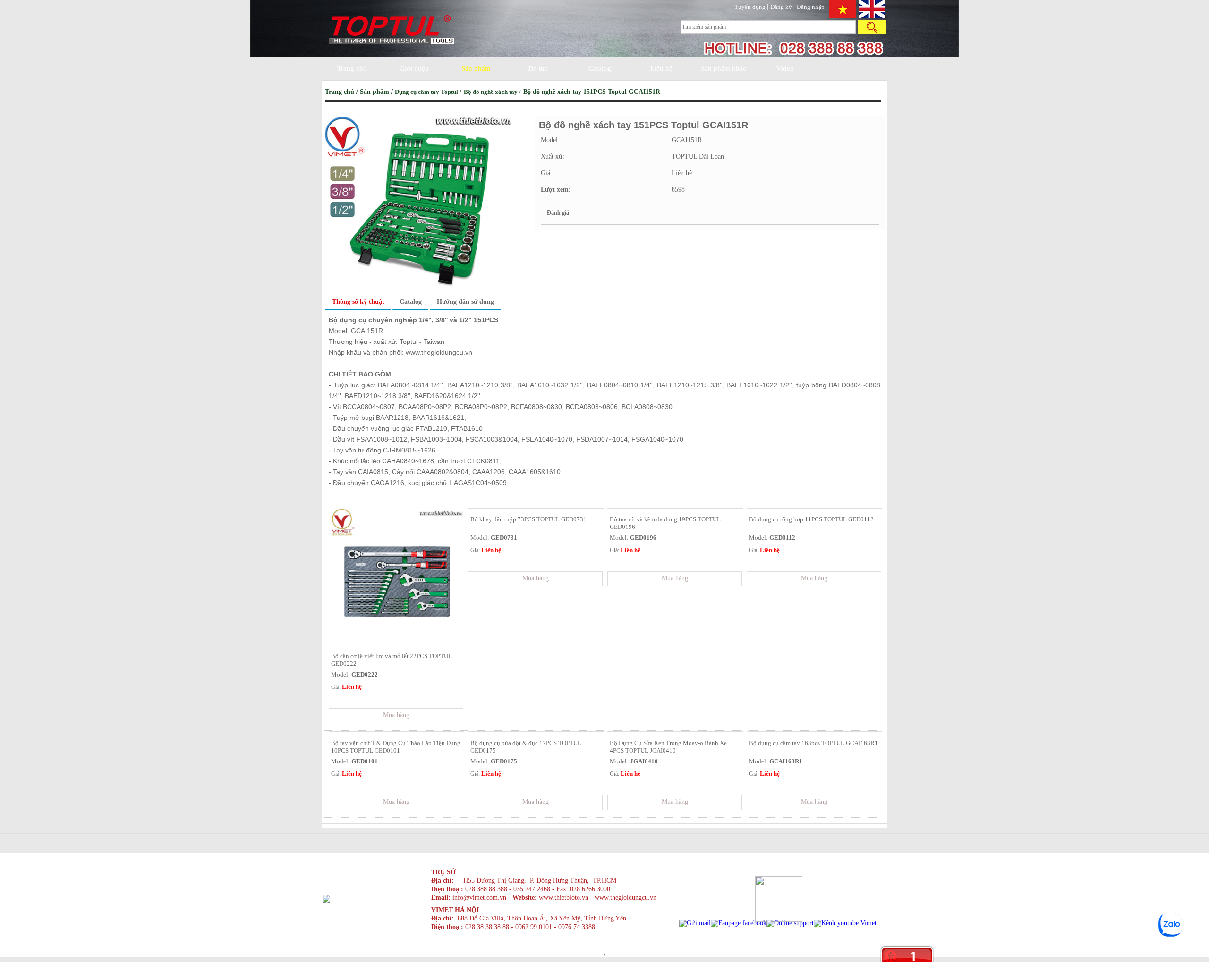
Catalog (599, 68)
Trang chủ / (342, 91)
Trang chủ (352, 68)
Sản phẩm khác (723, 68)
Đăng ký (781, 6)
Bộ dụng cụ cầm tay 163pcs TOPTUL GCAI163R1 (813, 742)
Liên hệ (661, 68)
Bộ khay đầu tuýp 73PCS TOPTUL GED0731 (528, 519)
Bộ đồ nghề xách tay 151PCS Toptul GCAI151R (591, 91)
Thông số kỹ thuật (358, 301)
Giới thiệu (414, 68)
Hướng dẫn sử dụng (465, 301)
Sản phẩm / (377, 91)
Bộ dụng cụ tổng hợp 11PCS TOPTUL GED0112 (811, 519)
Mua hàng (396, 715)
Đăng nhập (811, 6)
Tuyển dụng (750, 6)
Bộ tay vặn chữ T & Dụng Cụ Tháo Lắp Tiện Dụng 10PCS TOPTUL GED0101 (395, 746)
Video (785, 68)
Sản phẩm (476, 68)
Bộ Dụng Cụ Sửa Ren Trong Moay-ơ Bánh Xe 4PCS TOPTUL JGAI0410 (668, 746)
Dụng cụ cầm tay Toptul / (429, 91)
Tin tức (538, 68)
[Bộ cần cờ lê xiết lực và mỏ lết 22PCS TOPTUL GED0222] (396, 642)
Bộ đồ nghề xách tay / (493, 91)
